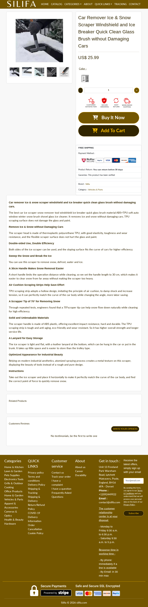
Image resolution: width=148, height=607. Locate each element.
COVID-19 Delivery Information (34, 517)
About (88, 4)
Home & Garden (13, 495)
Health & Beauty (13, 520)
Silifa (87, 184)
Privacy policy (36, 472)
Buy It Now (111, 117)
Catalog (56, 4)
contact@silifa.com (109, 502)
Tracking (120, 4)
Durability (80, 475)
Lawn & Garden (13, 471)
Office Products (13, 491)
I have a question (61, 489)
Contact (134, 4)
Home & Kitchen (14, 467)
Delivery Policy (36, 485)
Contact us (58, 472)
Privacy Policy (129, 505)
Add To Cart (111, 130)
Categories (71, 4)
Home (45, 4)
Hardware (10, 524)
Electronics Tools (13, 479)
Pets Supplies (12, 475)
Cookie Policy (35, 533)
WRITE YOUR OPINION (125, 429)
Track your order (61, 477)
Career (79, 471)
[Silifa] (21, 4)
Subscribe (134, 513)
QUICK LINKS (102, 4)
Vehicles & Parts (95, 189)
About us (80, 467)
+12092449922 (107, 494)
